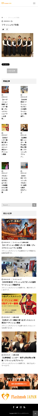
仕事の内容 (25, 242)
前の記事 (12, 71)
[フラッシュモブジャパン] (6, 3)
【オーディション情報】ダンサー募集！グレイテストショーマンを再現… (4, 109)
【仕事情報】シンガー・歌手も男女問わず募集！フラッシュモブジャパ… (23, 147)
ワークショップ (17, 242)
